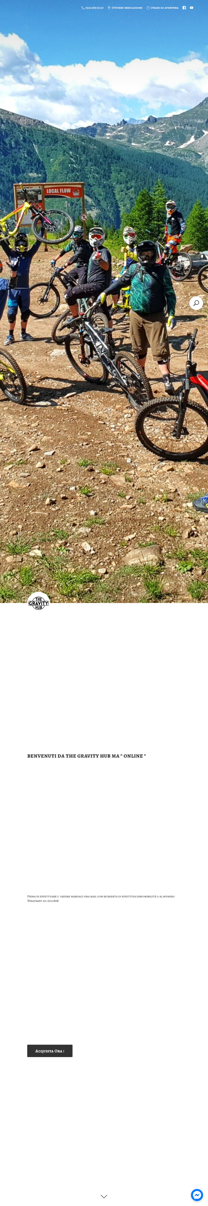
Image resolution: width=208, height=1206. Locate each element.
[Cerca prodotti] (196, 303)
